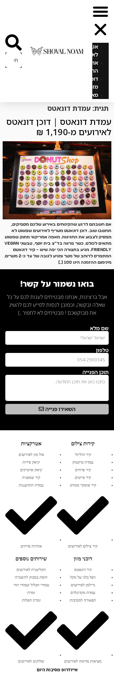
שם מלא (99, 328)
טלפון (102, 350)
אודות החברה (89, 66)
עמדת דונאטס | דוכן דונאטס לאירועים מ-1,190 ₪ (58, 126)
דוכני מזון (92, 82)
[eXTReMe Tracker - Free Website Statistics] (103, 321)
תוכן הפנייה (95, 372)
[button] (100, 21)
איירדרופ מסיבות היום (57, 670)
